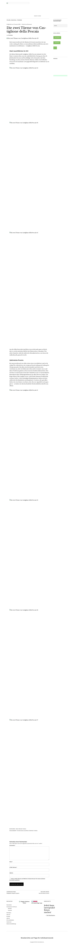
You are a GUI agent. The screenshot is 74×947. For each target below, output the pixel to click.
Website (11, 872)
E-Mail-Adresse (13, 867)
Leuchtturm (26, 830)
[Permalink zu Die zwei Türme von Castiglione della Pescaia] (22, 38)
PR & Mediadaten (10, 920)
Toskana (19, 20)
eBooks (8, 918)
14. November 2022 (16, 24)
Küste (22, 830)
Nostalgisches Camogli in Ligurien (13, 892)
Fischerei (19, 830)
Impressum (9, 921)
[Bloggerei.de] (34, 901)
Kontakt (8, 916)
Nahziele (13, 20)
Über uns (8, 914)
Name (11, 861)
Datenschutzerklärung (11, 923)
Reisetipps (9, 912)
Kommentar (12, 845)
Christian (10, 35)
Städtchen (31, 830)
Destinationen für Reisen (12, 906)
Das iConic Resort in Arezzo (44, 892)
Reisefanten (9, 904)
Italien (9, 20)
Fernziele (10, 910)
